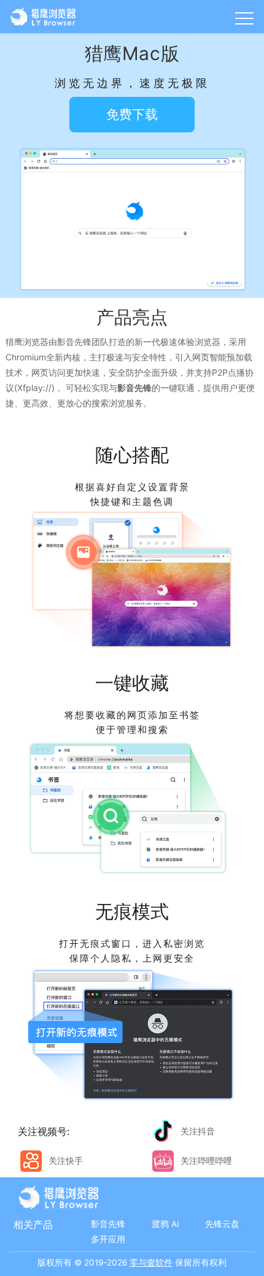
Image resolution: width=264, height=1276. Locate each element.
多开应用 (108, 1239)
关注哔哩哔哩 (206, 1160)
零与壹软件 (151, 1262)
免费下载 (132, 114)
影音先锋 (108, 1224)
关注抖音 (198, 1131)
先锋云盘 (222, 1224)
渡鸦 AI (165, 1224)
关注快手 (66, 1160)
